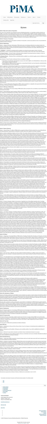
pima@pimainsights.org (5, 401)
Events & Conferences (7, 390)
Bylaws (45, 412)
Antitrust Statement (42, 414)
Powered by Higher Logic (23, 423)
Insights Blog (5, 389)
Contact (4, 392)
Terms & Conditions (42, 410)
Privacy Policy (43, 411)
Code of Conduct (43, 415)
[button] (23, 17)
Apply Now (3, 407)
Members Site (3, 404)
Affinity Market (5, 386)
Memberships (5, 388)
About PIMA (5, 391)
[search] (43, 23)
